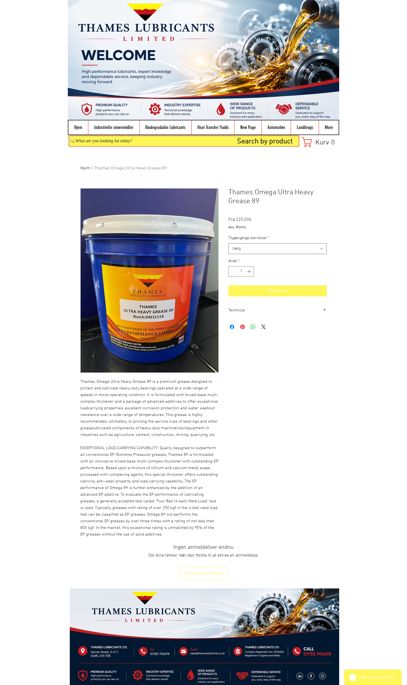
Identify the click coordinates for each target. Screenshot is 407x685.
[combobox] (277, 248)
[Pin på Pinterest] (242, 327)
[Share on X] (263, 327)
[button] (113, 127)
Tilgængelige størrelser (248, 238)
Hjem (85, 168)
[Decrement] (232, 271)
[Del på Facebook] (232, 327)
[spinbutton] (241, 271)
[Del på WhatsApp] (253, 327)
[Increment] (249, 271)
